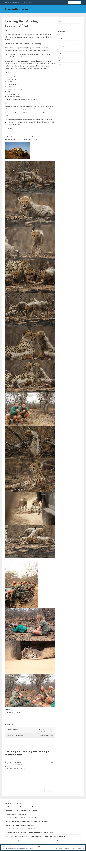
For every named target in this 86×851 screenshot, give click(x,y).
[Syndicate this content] (5, 803)
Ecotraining (37, 44)
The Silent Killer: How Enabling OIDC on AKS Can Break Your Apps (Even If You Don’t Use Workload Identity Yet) (35, 836)
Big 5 (39, 729)
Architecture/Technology (63, 46)
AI (57, 42)
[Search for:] (69, 21)
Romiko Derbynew (16, 9)
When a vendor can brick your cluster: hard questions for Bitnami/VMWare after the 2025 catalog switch (33, 840)
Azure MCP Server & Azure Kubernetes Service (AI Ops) (19, 825)
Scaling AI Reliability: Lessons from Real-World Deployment (21, 810)
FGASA (24, 44)
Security (59, 64)
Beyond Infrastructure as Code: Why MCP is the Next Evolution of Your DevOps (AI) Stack (29, 832)
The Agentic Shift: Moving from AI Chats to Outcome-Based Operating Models (26, 821)
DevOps (59, 53)
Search (80, 2)
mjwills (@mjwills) (15, 762)
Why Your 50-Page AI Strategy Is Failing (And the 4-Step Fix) (21, 818)
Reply (51, 762)
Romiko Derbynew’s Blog (14, 803)
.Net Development (61, 35)
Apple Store (8, 133)
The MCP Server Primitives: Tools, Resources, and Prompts (21, 807)
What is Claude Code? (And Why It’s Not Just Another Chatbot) (22, 829)
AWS (58, 49)
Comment (48, 790)
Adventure (10, 724)
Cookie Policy (30, 848)
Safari (51, 732)
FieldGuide (49, 729)
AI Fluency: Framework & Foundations (15, 814)
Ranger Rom (28, 120)
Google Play (8, 129)
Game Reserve (45, 732)
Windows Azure (61, 68)
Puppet (59, 57)
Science (59, 60)
